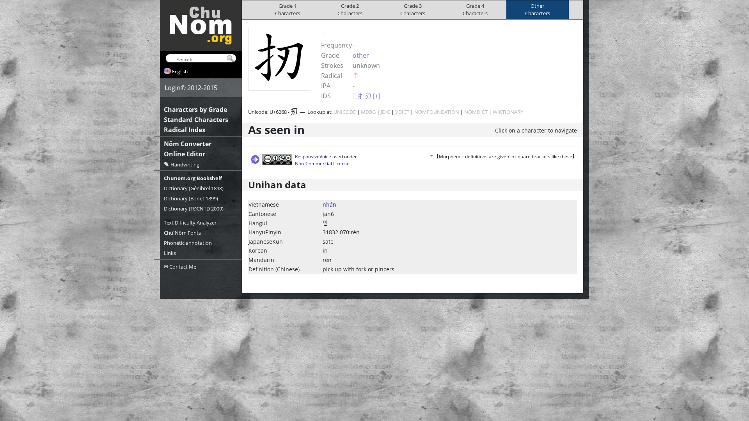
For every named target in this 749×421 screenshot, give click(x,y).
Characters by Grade (195, 109)
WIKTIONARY (508, 111)
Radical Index (185, 130)
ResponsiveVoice (313, 156)
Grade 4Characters (475, 9)
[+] (376, 96)
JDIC (385, 111)
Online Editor (184, 154)
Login (173, 87)
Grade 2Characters (349, 9)
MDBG (368, 111)
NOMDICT (476, 111)
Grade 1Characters (287, 9)
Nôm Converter (187, 144)
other (361, 55)
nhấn (329, 204)
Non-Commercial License (322, 163)
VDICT (402, 111)
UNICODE (345, 111)
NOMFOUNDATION (436, 111)
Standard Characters (196, 119)
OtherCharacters (537, 9)
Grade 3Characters (412, 9)
